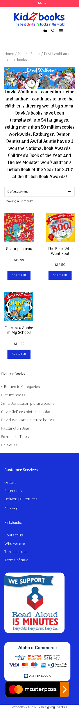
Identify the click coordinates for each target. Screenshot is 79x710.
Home (9, 54)
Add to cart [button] (19, 275)
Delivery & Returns (21, 499)
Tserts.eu (62, 707)
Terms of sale (16, 560)
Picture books (13, 395)
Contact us (13, 535)
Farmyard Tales (15, 437)
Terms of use (15, 552)
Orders (10, 483)
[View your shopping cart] (45, 31)
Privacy (11, 507)
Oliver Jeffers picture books (25, 412)
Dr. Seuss (9, 445)
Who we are (14, 544)
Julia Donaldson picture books (27, 403)
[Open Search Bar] (53, 31)
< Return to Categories (20, 387)
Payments (13, 491)
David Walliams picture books (27, 420)
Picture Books (29, 54)
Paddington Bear (15, 428)
